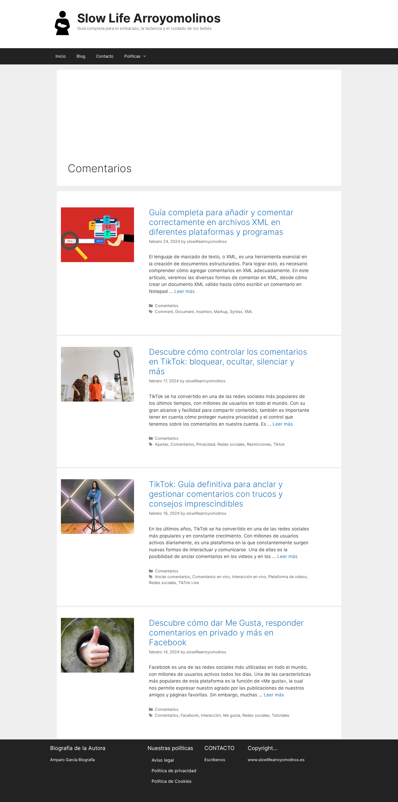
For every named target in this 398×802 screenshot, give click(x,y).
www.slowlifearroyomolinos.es (276, 759)
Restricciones (259, 444)
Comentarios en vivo (211, 576)
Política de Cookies (171, 781)
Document (184, 311)
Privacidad (205, 444)
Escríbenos (214, 759)
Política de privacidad (174, 770)
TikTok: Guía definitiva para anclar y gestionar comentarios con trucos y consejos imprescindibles (216, 493)
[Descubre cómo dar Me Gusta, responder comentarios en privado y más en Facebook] (97, 671)
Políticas (132, 56)
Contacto (104, 56)
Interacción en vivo (249, 576)
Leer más (184, 291)
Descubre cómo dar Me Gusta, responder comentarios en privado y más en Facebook (226, 632)
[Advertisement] (199, 121)
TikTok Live (188, 582)
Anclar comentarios (172, 576)
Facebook (190, 715)
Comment (164, 311)
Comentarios (166, 305)
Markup (221, 311)
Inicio (61, 56)
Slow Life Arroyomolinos (149, 18)
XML (248, 311)
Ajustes (161, 444)
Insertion (204, 311)
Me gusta (231, 715)
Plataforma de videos (287, 576)
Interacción (211, 715)
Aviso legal (163, 760)
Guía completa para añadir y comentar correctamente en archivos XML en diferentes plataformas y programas (221, 222)
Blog (81, 56)
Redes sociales (231, 444)
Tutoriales (280, 715)
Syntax (236, 311)
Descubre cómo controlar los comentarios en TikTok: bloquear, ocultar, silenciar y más (228, 361)
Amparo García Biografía (72, 759)
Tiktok (279, 444)
